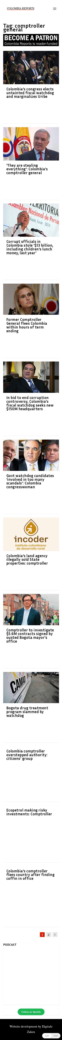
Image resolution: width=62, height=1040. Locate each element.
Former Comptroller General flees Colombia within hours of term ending (26, 325)
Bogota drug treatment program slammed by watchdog (27, 712)
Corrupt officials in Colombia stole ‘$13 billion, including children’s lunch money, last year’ (29, 247)
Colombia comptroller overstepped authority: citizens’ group (27, 755)
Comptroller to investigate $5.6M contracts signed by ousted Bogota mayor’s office (30, 635)
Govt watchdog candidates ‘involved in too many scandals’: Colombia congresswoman (30, 481)
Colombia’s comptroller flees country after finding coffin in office (30, 875)
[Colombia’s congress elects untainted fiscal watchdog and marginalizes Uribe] (31, 67)
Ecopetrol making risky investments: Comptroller (29, 812)
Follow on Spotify (31, 1012)
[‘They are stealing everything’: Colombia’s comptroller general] (31, 143)
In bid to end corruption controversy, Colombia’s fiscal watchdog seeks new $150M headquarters (30, 403)
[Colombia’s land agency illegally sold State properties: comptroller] (31, 534)
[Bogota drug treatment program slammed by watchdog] (31, 687)
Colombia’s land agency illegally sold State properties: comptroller (27, 559)
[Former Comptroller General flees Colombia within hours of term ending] (31, 299)
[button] (51, 1035)
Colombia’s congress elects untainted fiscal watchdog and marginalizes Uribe (30, 93)
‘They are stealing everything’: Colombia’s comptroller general (27, 169)
